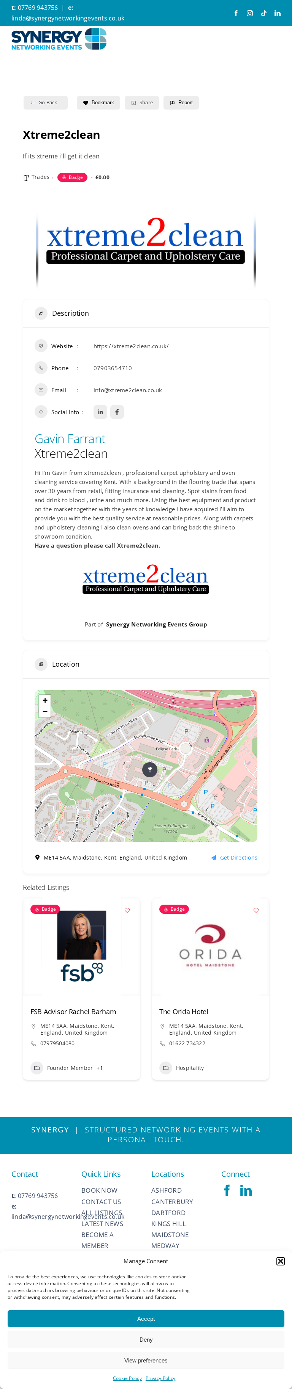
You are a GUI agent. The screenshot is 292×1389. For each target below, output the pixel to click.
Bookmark (103, 102)
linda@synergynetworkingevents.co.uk (67, 18)
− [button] (45, 711)
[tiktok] (264, 13)
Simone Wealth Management (204, 1011)
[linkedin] (278, 13)
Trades (40, 176)
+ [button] (45, 700)
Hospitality (61, 1067)
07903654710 (113, 368)
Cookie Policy (127, 1378)
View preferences (146, 1360)
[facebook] (236, 13)
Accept (146, 1318)
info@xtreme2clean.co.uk (128, 390)
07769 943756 (38, 7)
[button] (280, 1261)
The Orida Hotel (54, 1011)
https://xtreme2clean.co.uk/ (131, 346)
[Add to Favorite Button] (127, 910)
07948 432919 (187, 1052)
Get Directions (238, 857)
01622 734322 (58, 1043)
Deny (146, 1339)
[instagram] (250, 13)
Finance (186, 1077)
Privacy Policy (160, 1378)
